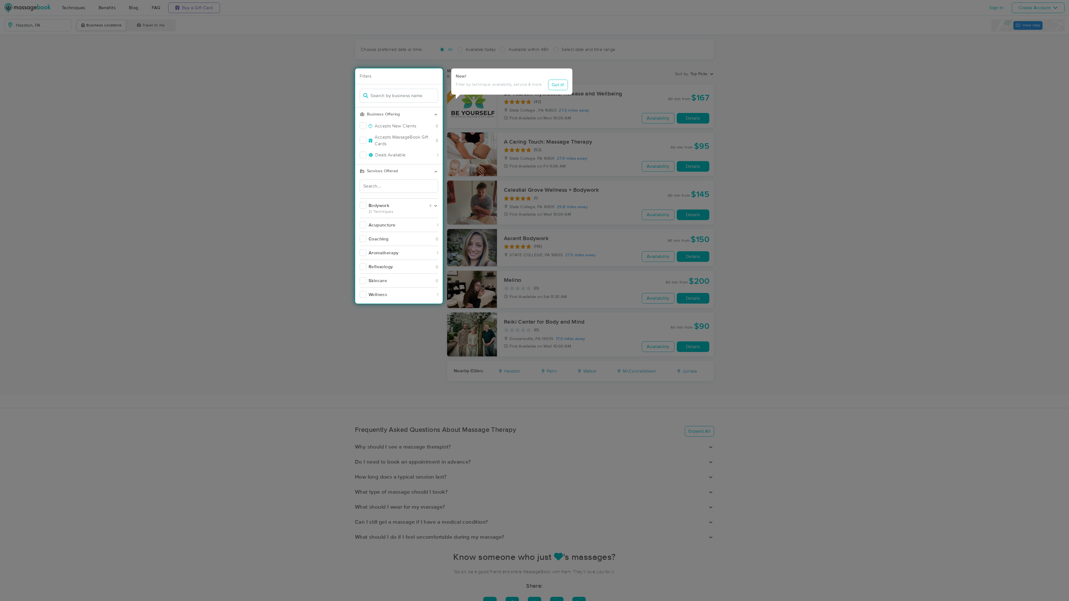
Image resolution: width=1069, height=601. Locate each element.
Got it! (558, 85)
